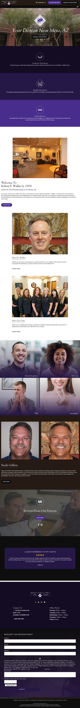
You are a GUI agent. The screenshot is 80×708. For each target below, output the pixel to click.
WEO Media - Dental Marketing (37, 700)
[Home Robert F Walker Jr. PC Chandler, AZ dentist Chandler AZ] (9, 3)
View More (6, 481)
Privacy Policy (55, 669)
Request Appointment (70, 2)
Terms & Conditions (37, 669)
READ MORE (40, 517)
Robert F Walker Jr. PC (26, 700)
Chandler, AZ (41, 2)
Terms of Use (23, 698)
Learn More (6, 204)
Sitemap (65, 700)
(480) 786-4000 (55, 2)
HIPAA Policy (4, 698)
